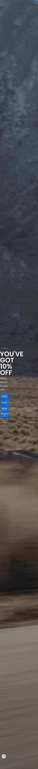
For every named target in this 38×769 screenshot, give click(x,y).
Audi (4, 402)
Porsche (4, 414)
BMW (4, 408)
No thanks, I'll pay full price (4, 420)
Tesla (4, 396)
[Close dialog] (36, 2)
